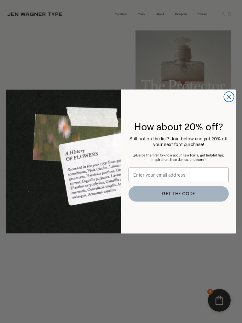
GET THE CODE (178, 194)
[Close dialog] (229, 97)
